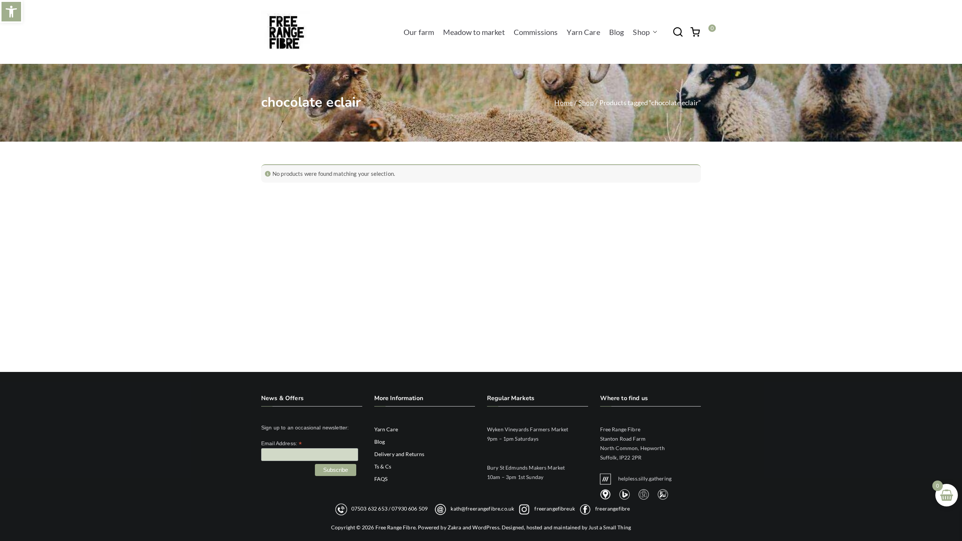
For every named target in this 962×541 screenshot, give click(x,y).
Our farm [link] (419, 31)
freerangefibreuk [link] (554, 508)
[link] (11, 11)
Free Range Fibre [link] (395, 527)
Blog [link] (616, 31)
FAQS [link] (381, 479)
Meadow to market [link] (473, 31)
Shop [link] (641, 31)
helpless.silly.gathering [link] (645, 478)
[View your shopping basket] (695, 32)
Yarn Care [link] (583, 31)
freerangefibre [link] (612, 508)
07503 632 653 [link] (369, 508)
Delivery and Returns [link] (399, 454)
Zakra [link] (454, 527)
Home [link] (563, 102)
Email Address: (281, 443)
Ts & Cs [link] (383, 466)
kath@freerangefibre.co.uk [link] (482, 508)
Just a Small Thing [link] (609, 527)
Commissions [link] (536, 31)
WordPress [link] (485, 527)
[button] (653, 32)
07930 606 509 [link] (410, 508)
